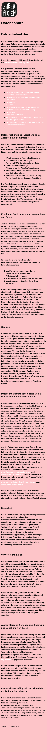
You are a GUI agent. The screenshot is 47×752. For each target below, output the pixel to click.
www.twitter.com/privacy (12, 484)
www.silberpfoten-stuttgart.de (17, 63)
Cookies (9, 105)
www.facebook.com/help (12, 474)
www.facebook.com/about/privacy (16, 472)
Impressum (6, 660)
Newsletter (10, 102)
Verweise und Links (14, 115)
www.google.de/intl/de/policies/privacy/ (18, 482)
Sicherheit (10, 112)
